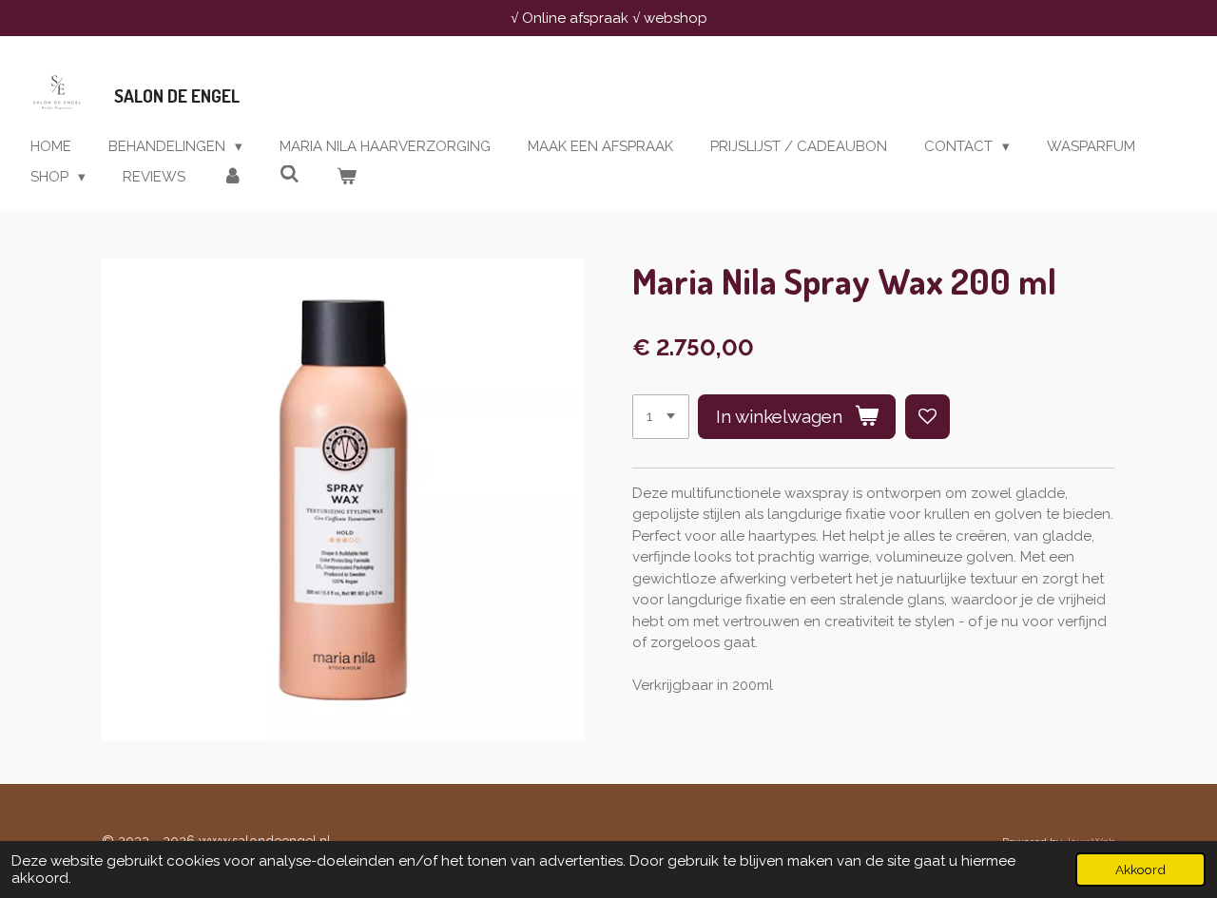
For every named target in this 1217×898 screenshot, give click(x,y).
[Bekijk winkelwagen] (346, 177)
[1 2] (660, 416)
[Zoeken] (289, 175)
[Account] (232, 177)
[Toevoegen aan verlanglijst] (927, 416)
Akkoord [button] (1140, 869)
